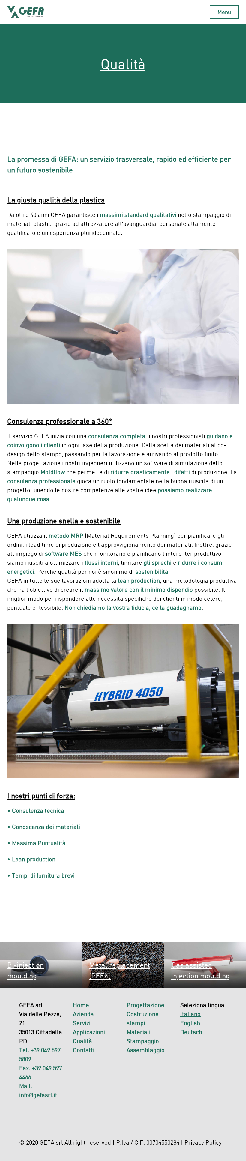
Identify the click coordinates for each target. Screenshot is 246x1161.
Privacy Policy (203, 1142)
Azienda (83, 1013)
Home (81, 1004)
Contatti (83, 1049)
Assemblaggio (146, 1049)
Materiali (139, 1031)
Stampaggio (143, 1040)
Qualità (82, 1040)
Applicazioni (89, 1031)
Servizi (82, 1022)
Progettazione (145, 1004)
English (190, 1022)
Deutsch (191, 1031)
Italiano (190, 1013)
